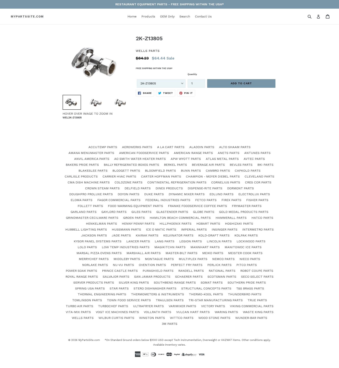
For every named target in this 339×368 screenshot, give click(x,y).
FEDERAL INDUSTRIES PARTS (167, 200)
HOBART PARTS (208, 223)
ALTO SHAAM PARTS (235, 147)
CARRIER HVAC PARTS (119, 176)
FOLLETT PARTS (90, 206)
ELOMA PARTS (81, 200)
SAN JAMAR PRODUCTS (152, 276)
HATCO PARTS (262, 218)
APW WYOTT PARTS (186, 159)
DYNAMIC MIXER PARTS (187, 194)
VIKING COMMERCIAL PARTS (251, 306)
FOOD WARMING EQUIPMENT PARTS (135, 206)
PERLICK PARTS (219, 265)
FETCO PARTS (206, 200)
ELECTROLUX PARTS (254, 194)
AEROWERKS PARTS (137, 147)
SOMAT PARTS (212, 282)
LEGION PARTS (190, 241)
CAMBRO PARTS (218, 170)
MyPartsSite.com (27, 16)
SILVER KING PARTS (134, 282)
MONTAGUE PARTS (159, 259)
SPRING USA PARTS (90, 288)
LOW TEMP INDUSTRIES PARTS (125, 247)
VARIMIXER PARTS (182, 306)
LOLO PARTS (87, 247)
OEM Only (167, 16)
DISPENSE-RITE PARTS (205, 188)
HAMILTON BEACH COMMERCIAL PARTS (180, 218)
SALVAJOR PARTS (116, 276)
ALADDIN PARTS (201, 147)
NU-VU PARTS (123, 265)
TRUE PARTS (257, 300)
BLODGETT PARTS (126, 170)
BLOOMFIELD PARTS (160, 170)
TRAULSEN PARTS (170, 300)
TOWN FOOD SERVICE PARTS (129, 300)
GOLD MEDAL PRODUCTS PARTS (243, 212)
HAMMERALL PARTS (231, 218)
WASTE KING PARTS (258, 312)
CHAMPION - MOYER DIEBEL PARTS (213, 176)
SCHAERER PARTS (189, 276)
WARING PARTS (226, 312)
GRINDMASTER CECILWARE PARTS (92, 218)
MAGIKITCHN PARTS (170, 247)
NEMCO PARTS (223, 259)
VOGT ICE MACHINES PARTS (117, 312)
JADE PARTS (121, 235)
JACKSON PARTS (94, 235)
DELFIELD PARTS (138, 188)
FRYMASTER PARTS (247, 206)
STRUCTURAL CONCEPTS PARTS (206, 288)
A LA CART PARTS (170, 147)
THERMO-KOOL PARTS (206, 294)
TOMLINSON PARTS (87, 300)
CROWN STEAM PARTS (102, 188)
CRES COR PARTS (258, 182)
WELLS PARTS (83, 318)
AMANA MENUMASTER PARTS (91, 153)
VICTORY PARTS (213, 306)
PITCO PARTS (246, 265)
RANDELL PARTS (191, 271)
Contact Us (203, 16)
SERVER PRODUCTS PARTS (93, 282)
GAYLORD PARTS (114, 212)
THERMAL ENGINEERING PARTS (102, 294)
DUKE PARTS (154, 194)
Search (185, 16)
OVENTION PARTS (152, 265)
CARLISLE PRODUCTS (81, 176)
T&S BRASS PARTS (250, 288)
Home (132, 16)
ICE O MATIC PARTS (161, 229)
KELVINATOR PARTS (178, 235)
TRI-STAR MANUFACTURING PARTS (216, 300)
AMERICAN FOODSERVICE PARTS (144, 153)
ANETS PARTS (228, 153)
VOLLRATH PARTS (157, 312)
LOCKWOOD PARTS (251, 241)
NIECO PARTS (250, 259)
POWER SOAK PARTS (81, 271)
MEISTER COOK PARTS (245, 253)
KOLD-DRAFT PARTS (214, 235)
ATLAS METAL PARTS (222, 159)
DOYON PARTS (128, 194)
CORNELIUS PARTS (225, 182)
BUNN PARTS (191, 170)
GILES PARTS (141, 212)
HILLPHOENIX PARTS (175, 223)
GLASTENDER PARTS (172, 212)
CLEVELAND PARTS (259, 176)
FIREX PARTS (231, 200)
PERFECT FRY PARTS (186, 265)
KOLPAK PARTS (246, 235)
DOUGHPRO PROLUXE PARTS (91, 194)
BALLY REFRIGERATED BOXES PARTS (131, 165)
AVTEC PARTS (254, 159)
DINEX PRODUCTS (169, 188)
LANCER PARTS (138, 241)
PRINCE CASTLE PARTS (120, 271)
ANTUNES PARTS (257, 153)
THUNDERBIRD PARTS (244, 294)
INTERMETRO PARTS (258, 229)
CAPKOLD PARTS (248, 170)
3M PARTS (169, 324)
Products (148, 16)
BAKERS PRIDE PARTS (82, 165)
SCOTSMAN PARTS (222, 276)
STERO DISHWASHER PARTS (155, 288)
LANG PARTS (164, 241)
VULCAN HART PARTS (193, 312)
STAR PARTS (119, 288)
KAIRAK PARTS (147, 235)
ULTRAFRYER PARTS (148, 306)
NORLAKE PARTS (95, 265)
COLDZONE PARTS (128, 182)
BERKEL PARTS (175, 165)
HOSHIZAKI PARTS (239, 223)
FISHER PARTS (257, 200)
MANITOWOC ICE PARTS (243, 247)
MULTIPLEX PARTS (193, 259)
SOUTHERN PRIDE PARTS (247, 282)
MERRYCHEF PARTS (94, 259)
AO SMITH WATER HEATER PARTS (140, 159)
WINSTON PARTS (152, 318)
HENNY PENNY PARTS (138, 223)
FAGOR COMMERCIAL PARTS (118, 200)
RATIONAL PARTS (222, 271)
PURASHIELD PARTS (158, 271)
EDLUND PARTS (221, 194)
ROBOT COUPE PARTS (256, 271)
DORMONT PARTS (240, 188)
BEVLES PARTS (241, 165)
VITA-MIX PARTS (78, 312)
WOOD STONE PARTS (214, 318)
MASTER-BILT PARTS (181, 253)
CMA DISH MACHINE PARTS (89, 182)
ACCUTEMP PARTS (102, 147)
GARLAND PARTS (84, 212)
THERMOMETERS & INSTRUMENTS (157, 294)
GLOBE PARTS (203, 212)
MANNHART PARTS (205, 247)
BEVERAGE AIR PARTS (208, 165)
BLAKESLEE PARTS (93, 170)
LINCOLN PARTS (219, 241)
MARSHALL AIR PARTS (144, 253)
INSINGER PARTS (224, 229)
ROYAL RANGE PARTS (82, 276)
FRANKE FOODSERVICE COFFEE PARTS (197, 206)
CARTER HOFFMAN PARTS (161, 176)
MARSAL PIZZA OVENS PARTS (99, 253)
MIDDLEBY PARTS (127, 259)
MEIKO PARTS (212, 253)
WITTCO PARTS (181, 318)
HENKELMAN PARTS (101, 223)
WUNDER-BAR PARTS (251, 318)
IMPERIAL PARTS (194, 229)
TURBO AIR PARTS (79, 306)
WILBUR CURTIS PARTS (116, 318)
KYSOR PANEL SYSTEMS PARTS (97, 241)
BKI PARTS (265, 165)
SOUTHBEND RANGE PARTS (175, 282)
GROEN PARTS (134, 218)
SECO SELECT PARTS (257, 276)
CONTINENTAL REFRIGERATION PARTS (176, 182)
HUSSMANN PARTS (126, 229)
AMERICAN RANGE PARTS (193, 153)
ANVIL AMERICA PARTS (91, 159)
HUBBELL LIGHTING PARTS (86, 229)
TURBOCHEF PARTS (113, 306)
